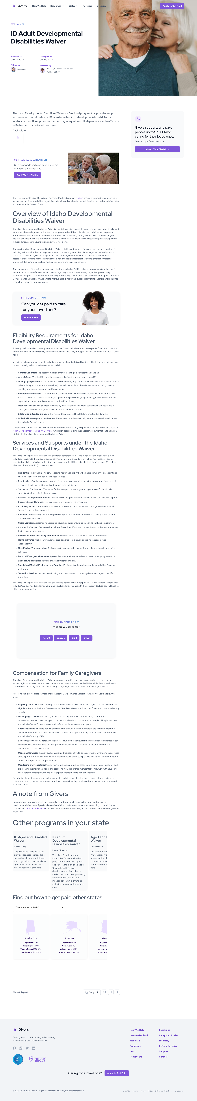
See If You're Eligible (27, 175)
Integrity (101, 6)
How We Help (39, 6)
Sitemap (126, 1091)
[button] (57, 6)
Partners (87, 6)
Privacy (143, 1091)
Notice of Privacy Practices (160, 1091)
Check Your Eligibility (157, 149)
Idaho (80, 198)
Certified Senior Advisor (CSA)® (63, 70)
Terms (135, 1091)
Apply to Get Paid (116, 1073)
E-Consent (179, 1091)
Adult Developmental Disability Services (33, 430)
